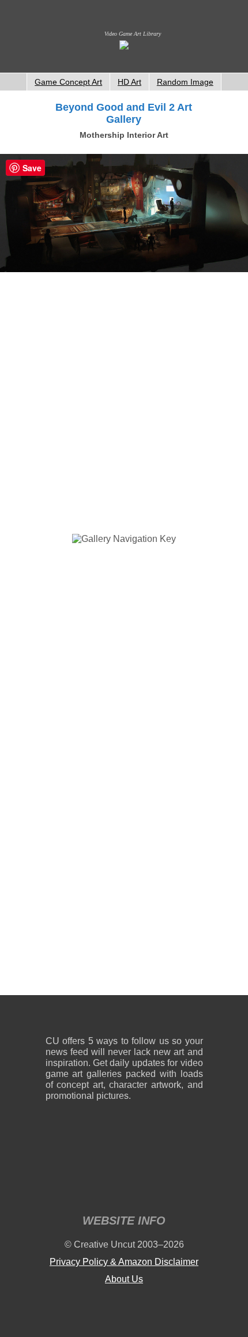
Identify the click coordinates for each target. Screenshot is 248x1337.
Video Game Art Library (132, 34)
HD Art (129, 81)
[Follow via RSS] (54, 1018)
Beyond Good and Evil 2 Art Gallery (123, 113)
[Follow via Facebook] (124, 1018)
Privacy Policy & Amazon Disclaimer (124, 1262)
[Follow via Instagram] (89, 1018)
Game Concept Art (68, 81)
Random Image (185, 81)
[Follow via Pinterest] (194, 1018)
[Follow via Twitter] (159, 1018)
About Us (124, 1279)
